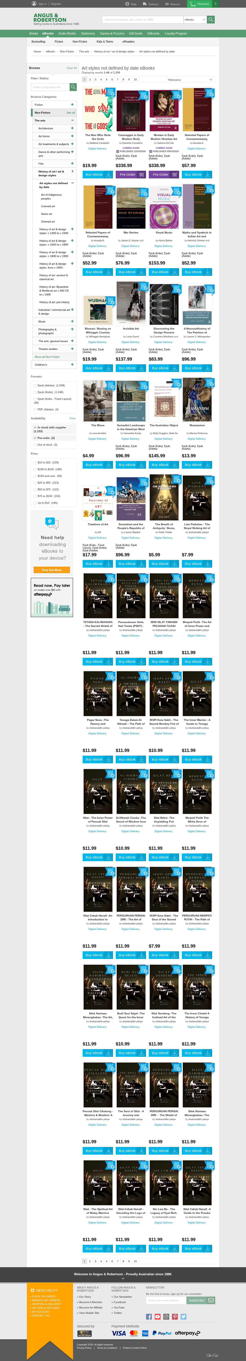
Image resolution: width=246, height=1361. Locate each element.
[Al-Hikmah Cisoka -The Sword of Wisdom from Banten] (131, 791)
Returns (175, 4)
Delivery (153, 4)
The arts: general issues (53, 341)
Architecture (45, 128)
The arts (84, 51)
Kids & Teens (105, 41)
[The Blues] (98, 400)
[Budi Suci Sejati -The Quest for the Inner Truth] (131, 986)
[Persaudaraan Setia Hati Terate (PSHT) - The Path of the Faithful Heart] (131, 595)
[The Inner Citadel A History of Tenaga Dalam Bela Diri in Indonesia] (197, 986)
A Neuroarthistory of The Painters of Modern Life (197, 332)
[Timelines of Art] (98, 503)
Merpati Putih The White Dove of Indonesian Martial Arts (197, 821)
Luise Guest (132, 336)
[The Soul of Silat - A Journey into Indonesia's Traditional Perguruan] (131, 1084)
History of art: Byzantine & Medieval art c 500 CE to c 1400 (54, 290)
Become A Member (90, 1302)
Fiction (59, 41)
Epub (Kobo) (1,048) (49, 392)
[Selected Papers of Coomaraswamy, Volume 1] (197, 109)
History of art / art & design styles (114, 51)
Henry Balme (165, 240)
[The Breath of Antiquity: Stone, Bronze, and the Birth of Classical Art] (164, 497)
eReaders (128, 41)
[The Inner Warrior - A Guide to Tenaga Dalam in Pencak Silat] (197, 693)
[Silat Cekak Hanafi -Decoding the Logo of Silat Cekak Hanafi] (131, 1182)
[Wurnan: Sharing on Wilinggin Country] (98, 310)
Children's (41, 364)
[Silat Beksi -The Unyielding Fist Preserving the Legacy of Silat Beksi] (164, 791)
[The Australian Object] (164, 399)
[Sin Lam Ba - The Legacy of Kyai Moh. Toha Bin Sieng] (164, 1182)
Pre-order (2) (45, 437)
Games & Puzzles (112, 33)
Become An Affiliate (90, 1307)
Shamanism (197, 425)
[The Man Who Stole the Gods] (98, 109)
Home (37, 51)
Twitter (118, 1312)
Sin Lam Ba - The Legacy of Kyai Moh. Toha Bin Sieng (163, 1213)
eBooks (48, 33)
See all (70, 112)
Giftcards (153, 33)
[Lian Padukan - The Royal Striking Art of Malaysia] (197, 497)
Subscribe (196, 1300)
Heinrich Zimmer (196, 240)
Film (41, 163)
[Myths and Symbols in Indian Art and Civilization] (197, 206)
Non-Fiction (80, 41)
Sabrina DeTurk (165, 143)
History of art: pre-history (54, 302)
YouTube (119, 1307)
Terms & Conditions (107, 1348)
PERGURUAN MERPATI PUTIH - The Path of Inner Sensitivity (197, 919)
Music (42, 321)
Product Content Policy (135, 1348)
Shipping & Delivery (46, 1304)
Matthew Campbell (99, 143)
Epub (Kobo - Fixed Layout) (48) (53, 400)
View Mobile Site (89, 1312)
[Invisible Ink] (131, 303)
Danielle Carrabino (132, 143)
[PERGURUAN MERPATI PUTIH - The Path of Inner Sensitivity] (197, 889)
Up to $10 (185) (47, 502)
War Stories (131, 232)
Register (56, 3)
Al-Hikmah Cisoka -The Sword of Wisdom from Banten (131, 821)
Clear (72, 418)
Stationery (88, 33)
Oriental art (48, 221)
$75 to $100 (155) (48, 496)
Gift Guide (136, 33)
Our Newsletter (123, 1296)
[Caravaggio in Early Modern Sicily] (131, 110)
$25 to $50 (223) (47, 482)
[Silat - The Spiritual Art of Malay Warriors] (98, 1182)
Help (133, 4)
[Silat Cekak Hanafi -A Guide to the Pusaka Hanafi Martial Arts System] (197, 1182)
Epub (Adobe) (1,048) (50, 385)
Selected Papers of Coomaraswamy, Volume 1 (197, 139)
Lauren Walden (132, 532)
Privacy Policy (84, 1348)
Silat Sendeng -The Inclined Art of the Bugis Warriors (163, 1017)
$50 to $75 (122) (47, 489)
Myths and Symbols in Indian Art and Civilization (197, 236)
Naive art (46, 213)
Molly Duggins (160, 433)
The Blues (98, 425)
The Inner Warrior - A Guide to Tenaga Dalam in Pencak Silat (197, 723)
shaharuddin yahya (199, 532)
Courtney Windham (163, 336)
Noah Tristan (165, 532)
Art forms (44, 136)
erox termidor (99, 433)
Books (33, 33)
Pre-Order (127, 174)
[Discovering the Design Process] (164, 304)
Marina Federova (199, 433)
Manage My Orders (46, 1300)
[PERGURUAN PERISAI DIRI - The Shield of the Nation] (164, 1084)
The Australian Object (164, 425)
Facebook (120, 1302)
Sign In (42, 3)
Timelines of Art (98, 524)
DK (99, 532)
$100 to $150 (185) (49, 469)
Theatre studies (47, 348)
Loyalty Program (176, 33)
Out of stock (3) (46, 444)
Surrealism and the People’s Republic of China (131, 528)
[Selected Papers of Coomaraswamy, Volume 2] (98, 207)
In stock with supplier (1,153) (50, 429)
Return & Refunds (45, 1307)
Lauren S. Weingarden (198, 336)
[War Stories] (131, 207)
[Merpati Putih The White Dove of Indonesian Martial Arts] (197, 791)
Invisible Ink (131, 328)
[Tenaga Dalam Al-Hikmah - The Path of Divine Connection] (131, 693)
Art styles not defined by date (157, 51)
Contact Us (40, 1315)
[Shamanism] (197, 399)
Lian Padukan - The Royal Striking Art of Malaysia (197, 528)
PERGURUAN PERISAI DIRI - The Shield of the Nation (164, 1115)
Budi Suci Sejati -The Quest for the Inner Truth (131, 1017)
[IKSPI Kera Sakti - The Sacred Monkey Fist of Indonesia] (164, 693)
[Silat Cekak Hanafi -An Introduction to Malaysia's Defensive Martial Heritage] (98, 889)
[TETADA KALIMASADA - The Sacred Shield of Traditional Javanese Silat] (98, 595)
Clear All (72, 67)
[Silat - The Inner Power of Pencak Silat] (98, 791)
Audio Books (67, 33)
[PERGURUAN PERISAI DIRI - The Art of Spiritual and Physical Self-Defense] (131, 889)
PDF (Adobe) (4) (47, 409)
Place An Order (43, 1296)
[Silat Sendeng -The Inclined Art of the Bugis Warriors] (164, 986)
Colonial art (48, 206)
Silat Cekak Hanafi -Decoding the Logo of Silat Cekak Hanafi (130, 1213)
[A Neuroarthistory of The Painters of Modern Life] (197, 304)
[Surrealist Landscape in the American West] (131, 400)
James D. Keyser (130, 240)
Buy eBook (94, 174)
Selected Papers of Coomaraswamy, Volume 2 (98, 236)
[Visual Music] (164, 207)
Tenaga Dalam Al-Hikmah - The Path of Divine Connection (131, 723)
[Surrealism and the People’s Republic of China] (131, 498)
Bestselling (38, 41)
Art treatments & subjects (53, 144)
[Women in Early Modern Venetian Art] (164, 110)
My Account (41, 1311)
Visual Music (164, 232)
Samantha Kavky (132, 433)
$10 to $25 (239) (47, 462)
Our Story (85, 1296)
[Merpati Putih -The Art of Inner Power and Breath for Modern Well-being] (197, 595)
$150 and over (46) (49, 475)
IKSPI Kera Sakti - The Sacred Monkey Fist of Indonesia (164, 723)
